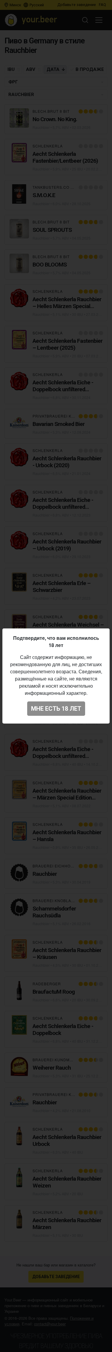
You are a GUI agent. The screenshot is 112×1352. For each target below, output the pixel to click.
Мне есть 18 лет (56, 708)
